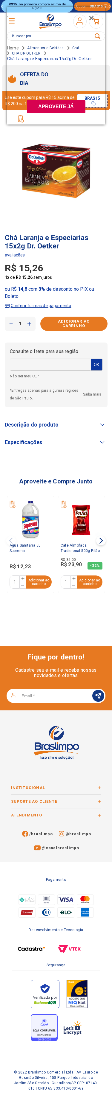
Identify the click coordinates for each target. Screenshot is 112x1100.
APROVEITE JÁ (56, 106)
